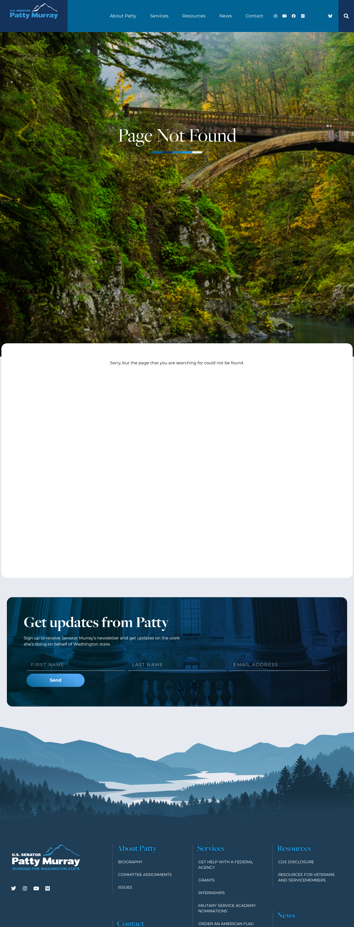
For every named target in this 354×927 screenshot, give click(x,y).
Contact (254, 15)
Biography (130, 861)
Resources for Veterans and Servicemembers (306, 877)
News (225, 15)
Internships (211, 892)
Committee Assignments (145, 874)
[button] (346, 16)
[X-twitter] (312, 16)
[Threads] (321, 16)
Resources (193, 15)
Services (159, 15)
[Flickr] (303, 16)
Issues (125, 887)
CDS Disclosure (296, 861)
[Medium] (48, 888)
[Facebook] (294, 16)
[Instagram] (275, 16)
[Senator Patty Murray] (33, 23)
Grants (206, 880)
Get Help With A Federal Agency (225, 864)
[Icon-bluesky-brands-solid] (330, 16)
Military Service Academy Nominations (227, 908)
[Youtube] (284, 16)
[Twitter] (14, 888)
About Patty (123, 15)
